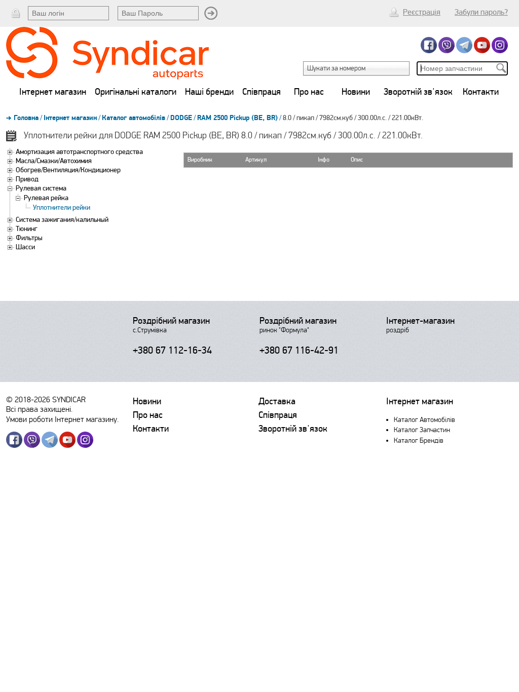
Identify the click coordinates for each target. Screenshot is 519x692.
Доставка (276, 401)
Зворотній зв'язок (418, 91)
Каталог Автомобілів (424, 419)
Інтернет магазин (52, 91)
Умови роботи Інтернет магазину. (62, 419)
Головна (26, 118)
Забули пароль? (481, 12)
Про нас (309, 91)
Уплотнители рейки (61, 207)
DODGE (181, 118)
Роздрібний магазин (171, 320)
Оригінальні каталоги (135, 91)
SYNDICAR (69, 399)
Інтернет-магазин (420, 320)
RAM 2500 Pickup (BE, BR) (237, 118)
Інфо (323, 160)
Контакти (481, 91)
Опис (357, 160)
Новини (356, 91)
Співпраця (261, 91)
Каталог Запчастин (422, 430)
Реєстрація (421, 12)
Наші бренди (209, 91)
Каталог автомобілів (133, 118)
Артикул (256, 160)
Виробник (200, 160)
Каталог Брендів (418, 440)
